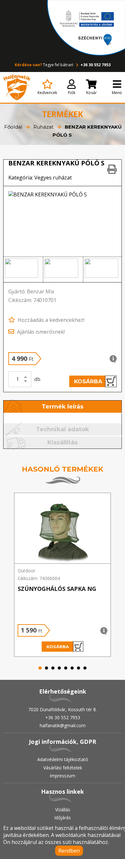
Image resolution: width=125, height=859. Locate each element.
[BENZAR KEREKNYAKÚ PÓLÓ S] (63, 221)
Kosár (91, 92)
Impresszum (62, 776)
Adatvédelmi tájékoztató (62, 759)
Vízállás (62, 810)
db (37, 379)
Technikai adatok (62, 429)
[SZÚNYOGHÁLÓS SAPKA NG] (62, 528)
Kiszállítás (62, 442)
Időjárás (62, 818)
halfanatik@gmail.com (63, 725)
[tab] (63, 407)
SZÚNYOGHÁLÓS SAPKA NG (57, 589)
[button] (23, 269)
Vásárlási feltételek (62, 768)
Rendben (69, 850)
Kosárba (88, 381)
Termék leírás (62, 406)
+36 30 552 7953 (95, 65)
